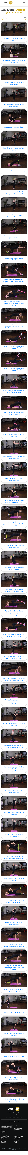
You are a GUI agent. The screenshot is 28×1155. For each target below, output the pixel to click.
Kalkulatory (3, 1142)
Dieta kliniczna (4, 1138)
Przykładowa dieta (5, 1136)
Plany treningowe (4, 1128)
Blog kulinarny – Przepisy (6, 1135)
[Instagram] (12, 1117)
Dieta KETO (3, 1141)
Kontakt (15, 1142)
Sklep (2, 1132)
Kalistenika (3, 1140)
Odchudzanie (3, 1131)
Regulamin (16, 1141)
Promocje (16, 1132)
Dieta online (3, 1130)
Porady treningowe (18, 1130)
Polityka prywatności (18, 1140)
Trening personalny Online (6, 1126)
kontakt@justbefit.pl (15, 1121)
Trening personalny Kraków (6, 1127)
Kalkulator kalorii (17, 1138)
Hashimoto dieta (4, 1137)
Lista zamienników (17, 1127)
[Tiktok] (16, 1117)
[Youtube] (20, 1117)
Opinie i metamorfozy (18, 1136)
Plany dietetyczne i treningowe (7, 1125)
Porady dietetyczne (18, 1129)
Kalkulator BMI (17, 1137)
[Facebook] (7, 1117)
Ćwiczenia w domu (18, 1128)
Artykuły (15, 1135)
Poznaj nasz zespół (18, 1125)
